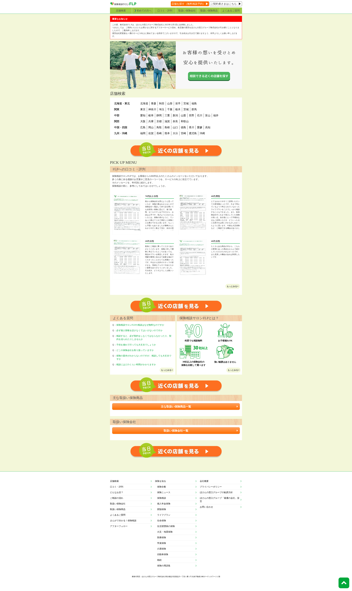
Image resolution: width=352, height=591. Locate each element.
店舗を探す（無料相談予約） (188, 3)
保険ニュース (163, 492)
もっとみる (232, 286)
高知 (207, 127)
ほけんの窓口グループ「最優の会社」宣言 (219, 499)
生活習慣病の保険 (166, 526)
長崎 (159, 133)
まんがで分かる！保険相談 (123, 520)
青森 (153, 103)
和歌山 (185, 121)
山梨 (183, 115)
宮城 (186, 103)
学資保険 (161, 543)
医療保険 (161, 537)
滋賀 (167, 121)
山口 (175, 127)
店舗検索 (121, 10)
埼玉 (161, 109)
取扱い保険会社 (187, 10)
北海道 (144, 103)
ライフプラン (163, 515)
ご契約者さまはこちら (224, 3)
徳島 (183, 127)
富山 (207, 115)
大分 (175, 133)
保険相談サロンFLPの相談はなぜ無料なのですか (140, 325)
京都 (159, 121)
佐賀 (151, 133)
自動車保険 (162, 554)
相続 (159, 560)
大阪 (142, 121)
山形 (169, 103)
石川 (199, 115)
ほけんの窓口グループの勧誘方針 (216, 492)
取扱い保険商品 (209, 10)
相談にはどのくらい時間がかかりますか (136, 364)
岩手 (178, 103)
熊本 (167, 133)
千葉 (169, 109)
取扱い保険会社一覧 (176, 430)
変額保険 (161, 509)
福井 (215, 115)
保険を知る (160, 481)
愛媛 (199, 127)
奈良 (175, 121)
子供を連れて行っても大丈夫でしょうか (136, 345)
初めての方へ (144, 10)
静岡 (159, 115)
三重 (167, 115)
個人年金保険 (163, 503)
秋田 (161, 103)
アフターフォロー (119, 526)
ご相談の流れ (116, 498)
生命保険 (161, 520)
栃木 (178, 109)
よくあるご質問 (231, 10)
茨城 (186, 109)
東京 (142, 109)
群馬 (194, 109)
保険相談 (161, 498)
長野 (191, 115)
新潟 (175, 115)
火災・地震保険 (165, 532)
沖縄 (202, 133)
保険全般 (161, 487)
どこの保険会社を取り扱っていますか (135, 350)
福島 (194, 103)
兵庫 (151, 121)
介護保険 (161, 549)
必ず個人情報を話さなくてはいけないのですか (139, 330)
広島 (142, 127)
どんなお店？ (116, 492)
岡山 (151, 127)
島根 (167, 127)
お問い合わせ (206, 507)
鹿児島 (193, 133)
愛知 (142, 115)
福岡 (142, 133)
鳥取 (159, 127)
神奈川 (152, 109)
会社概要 (204, 481)
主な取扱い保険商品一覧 (176, 406)
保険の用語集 (163, 565)
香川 (191, 127)
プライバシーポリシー (211, 487)
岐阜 (151, 115)
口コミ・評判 (164, 10)
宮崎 (183, 133)
